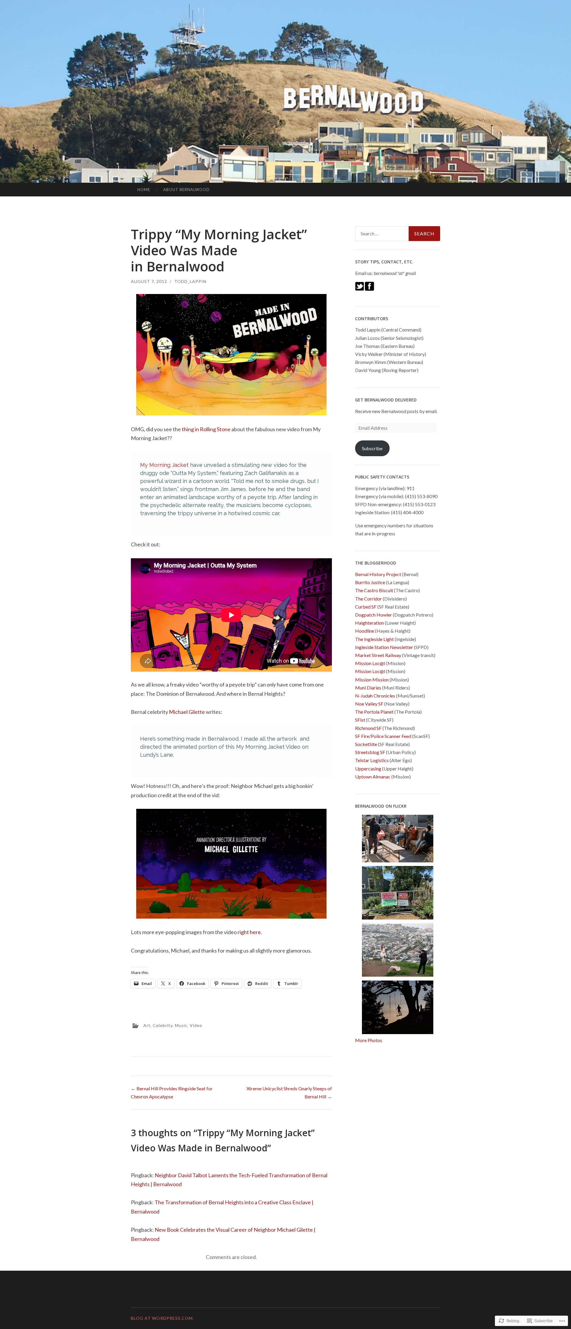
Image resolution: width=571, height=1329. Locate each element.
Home (143, 189)
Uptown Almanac (372, 776)
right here (249, 932)
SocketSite (366, 744)
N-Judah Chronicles (375, 695)
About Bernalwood (186, 189)
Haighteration (369, 623)
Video (196, 1025)
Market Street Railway (378, 655)
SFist (360, 720)
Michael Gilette (187, 712)
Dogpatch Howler (373, 614)
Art (146, 1025)
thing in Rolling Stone (206, 429)
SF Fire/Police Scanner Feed (383, 736)
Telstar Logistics (372, 760)
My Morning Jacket (164, 465)
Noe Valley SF (369, 703)
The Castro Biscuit (374, 590)
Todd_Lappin (190, 281)
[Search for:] (397, 233)
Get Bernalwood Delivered (386, 400)
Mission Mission (372, 679)
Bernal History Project (378, 574)
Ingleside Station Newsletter (384, 647)
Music (181, 1025)
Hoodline (364, 631)
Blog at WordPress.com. (162, 1318)
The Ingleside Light (374, 639)
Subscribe (372, 448)
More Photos (368, 1040)
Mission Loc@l (370, 663)
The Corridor (368, 598)
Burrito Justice (370, 582)
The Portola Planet (374, 711)
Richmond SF (368, 728)
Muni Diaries (368, 687)
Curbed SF (366, 606)
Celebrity (162, 1025)
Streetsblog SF (370, 752)
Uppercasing (368, 768)
